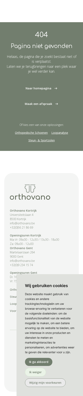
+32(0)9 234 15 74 (21, 265)
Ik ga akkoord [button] (38, 362)
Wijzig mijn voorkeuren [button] (45, 383)
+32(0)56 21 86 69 (21, 227)
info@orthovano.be (22, 223)
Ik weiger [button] (35, 372)
